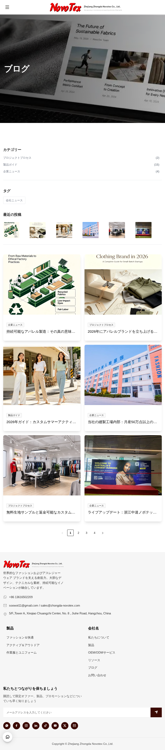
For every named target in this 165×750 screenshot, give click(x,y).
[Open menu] (7, 7)
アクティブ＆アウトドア (23, 645)
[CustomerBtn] (7, 737)
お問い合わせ (97, 675)
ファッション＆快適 (20, 637)
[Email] (74, 725)
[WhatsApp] (6, 725)
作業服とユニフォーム (21, 652)
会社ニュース (14, 200)
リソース (94, 660)
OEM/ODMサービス (101, 652)
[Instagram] (26, 725)
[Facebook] (16, 725)
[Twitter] (64, 725)
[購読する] (156, 712)
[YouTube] (55, 725)
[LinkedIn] (35, 725)
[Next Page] (102, 533)
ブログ (92, 667)
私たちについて (98, 637)
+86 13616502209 (21, 597)
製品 (91, 645)
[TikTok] (45, 725)
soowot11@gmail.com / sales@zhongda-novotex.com (44, 605)
